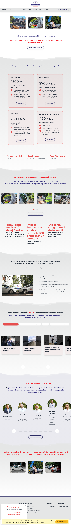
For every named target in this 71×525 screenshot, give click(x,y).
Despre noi (23, 503)
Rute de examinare (52, 506)
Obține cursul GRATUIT (35, 214)
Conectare (63, 9)
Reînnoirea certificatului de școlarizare (36, 512)
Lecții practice (30, 508)
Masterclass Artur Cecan (10, 324)
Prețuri (24, 9)
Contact (46, 9)
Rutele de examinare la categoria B (30, 324)
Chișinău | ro (7, 9)
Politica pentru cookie (62, 506)
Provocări (45, 324)
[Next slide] (48, 367)
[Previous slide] (23, 367)
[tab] (33, 209)
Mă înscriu (21, 103)
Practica (40, 9)
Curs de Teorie (31, 506)
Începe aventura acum (35, 47)
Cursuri (35, 9)
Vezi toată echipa (35, 437)
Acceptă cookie (61, 521)
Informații (60, 503)
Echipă (30, 9)
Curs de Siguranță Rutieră (33, 510)
